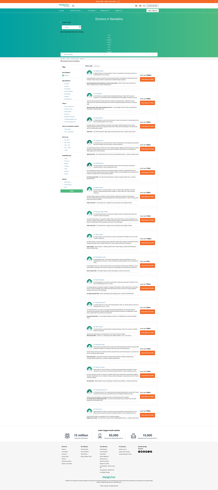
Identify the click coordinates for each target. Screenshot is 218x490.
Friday (65, 168)
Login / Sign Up (152, 11)
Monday (66, 163)
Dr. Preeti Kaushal (98, 163)
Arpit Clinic (66, 114)
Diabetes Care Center (69, 116)
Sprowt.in (64, 458)
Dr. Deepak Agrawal (99, 280)
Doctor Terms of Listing (124, 451)
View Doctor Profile (147, 79)
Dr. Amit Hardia (98, 93)
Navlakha (66, 75)
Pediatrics (66, 96)
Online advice (67, 129)
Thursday (66, 166)
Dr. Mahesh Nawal (98, 71)
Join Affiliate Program (105, 472)
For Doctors (122, 446)
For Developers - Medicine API (107, 470)
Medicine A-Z (105, 11)
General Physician (68, 91)
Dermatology (67, 88)
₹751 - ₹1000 (67, 147)
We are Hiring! (65, 456)
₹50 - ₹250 (66, 140)
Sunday (66, 173)
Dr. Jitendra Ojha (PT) (99, 302)
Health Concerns (75, 11)
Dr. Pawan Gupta (98, 234)
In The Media (65, 451)
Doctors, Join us (122, 449)
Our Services (103, 446)
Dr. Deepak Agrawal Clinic (70, 119)
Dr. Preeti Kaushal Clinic (70, 121)
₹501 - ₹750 (67, 145)
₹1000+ (66, 150)
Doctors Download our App (125, 454)
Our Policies (84, 446)
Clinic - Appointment (69, 131)
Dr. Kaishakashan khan (100, 257)
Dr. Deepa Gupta (98, 118)
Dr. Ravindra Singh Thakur (101, 211)
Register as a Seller (104, 463)
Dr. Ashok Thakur (98, 187)
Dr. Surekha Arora (98, 140)
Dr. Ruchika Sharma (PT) (100, 390)
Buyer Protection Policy (86, 456)
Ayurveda (66, 83)
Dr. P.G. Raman (98, 409)
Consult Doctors (103, 451)
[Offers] (136, 6)
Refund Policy (84, 454)
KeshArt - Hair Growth (67, 463)
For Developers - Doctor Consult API (107, 466)
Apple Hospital (67, 111)
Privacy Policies (84, 449)
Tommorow (66, 161)
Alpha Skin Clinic (68, 109)
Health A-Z (118, 11)
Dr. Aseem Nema (98, 327)
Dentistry (66, 86)
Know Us (64, 446)
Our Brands (91, 11)
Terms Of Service (85, 451)
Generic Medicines (104, 456)
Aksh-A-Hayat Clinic (69, 106)
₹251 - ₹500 (67, 142)
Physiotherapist (68, 99)
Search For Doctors (104, 461)
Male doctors (67, 182)
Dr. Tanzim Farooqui (99, 367)
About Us (64, 449)
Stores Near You (103, 458)
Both (65, 187)
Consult (61, 11)
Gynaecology (67, 94)
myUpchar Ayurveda (66, 461)
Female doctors (68, 184)
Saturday (66, 171)
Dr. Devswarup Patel (99, 344)
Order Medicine (103, 449)
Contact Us (64, 454)
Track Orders (103, 454)
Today (65, 158)
